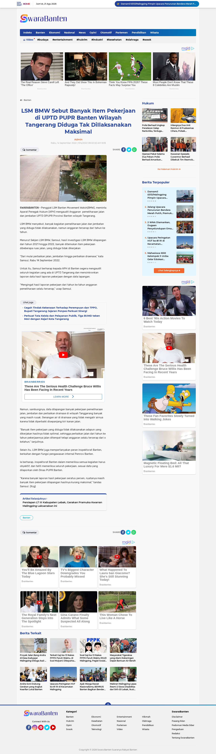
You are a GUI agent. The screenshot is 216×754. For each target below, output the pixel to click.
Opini (93, 32)
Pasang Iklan (178, 721)
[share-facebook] (123, 149)
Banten (40, 32)
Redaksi (176, 733)
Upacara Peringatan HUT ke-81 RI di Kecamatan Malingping (158, 240)
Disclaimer (177, 716)
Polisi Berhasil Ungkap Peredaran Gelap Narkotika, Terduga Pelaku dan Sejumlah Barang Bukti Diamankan (153, 128)
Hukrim (82, 39)
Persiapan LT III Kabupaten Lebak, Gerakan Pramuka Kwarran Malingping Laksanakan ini (62, 504)
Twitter (48, 731)
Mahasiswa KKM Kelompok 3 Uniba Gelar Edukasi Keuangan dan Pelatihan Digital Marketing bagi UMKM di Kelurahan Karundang (160, 256)
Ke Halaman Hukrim (168, 169)
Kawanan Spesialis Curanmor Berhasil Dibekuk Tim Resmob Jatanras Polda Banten (182, 157)
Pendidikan (139, 32)
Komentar (31, 150)
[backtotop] (108, 705)
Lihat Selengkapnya (168, 270)
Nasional (69, 32)
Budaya (43, 39)
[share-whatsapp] (134, 149)
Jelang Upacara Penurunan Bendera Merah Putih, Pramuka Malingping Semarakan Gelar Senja (158, 4)
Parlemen (122, 32)
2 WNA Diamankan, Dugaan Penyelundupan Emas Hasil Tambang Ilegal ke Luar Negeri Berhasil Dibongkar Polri (160, 225)
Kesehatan (115, 39)
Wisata (154, 32)
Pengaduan (178, 729)
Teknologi (96, 729)
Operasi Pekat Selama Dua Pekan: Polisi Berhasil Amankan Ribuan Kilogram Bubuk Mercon (154, 157)
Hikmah (146, 716)
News (82, 32)
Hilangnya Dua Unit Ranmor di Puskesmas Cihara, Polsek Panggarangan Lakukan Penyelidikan (183, 128)
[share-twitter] (129, 149)
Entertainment (63, 39)
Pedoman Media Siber (183, 725)
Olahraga (133, 39)
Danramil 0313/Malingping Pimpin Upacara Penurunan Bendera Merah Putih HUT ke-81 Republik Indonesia (160, 194)
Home (26, 3)
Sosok (147, 39)
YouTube (55, 731)
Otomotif (106, 32)
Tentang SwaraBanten (183, 737)
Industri (98, 39)
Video (29, 39)
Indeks (27, 32)
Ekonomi (54, 32)
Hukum (148, 103)
